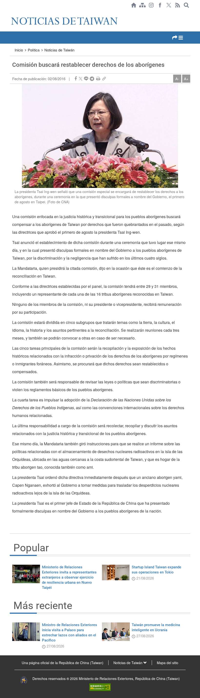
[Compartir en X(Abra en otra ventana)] (80, 78)
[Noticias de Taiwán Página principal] (134, 5)
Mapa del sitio (167, 662)
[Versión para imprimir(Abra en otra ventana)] (98, 78)
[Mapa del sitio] (142, 5)
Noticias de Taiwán (59, 49)
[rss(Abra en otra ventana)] (177, 5)
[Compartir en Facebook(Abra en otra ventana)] (75, 78)
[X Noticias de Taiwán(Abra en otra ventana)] (169, 5)
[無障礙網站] (100, 686)
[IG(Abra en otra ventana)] (151, 5)
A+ (186, 78)
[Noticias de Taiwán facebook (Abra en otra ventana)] (160, 5)
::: (11, 12)
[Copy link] (104, 78)
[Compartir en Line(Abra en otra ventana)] (86, 78)
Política (34, 49)
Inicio (19, 49)
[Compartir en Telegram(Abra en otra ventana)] (92, 78)
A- (177, 78)
